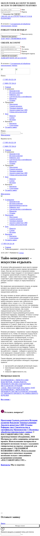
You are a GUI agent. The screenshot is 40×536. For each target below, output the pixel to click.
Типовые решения (16, 221)
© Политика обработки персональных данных (20, 431)
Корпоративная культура (18, 205)
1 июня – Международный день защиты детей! (18, 388)
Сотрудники (13, 238)
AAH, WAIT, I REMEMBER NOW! (13, 38)
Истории (12, 232)
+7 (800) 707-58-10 (9, 83)
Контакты (8, 234)
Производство (14, 201)
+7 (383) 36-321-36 (9, 79)
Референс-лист (14, 207)
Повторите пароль (28, 53)
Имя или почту (27, 34)
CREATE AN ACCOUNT (10, 16)
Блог (7, 226)
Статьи (12, 230)
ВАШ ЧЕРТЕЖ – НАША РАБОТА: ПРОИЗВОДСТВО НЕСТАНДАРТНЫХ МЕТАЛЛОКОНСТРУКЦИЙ (16, 384)
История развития (16, 203)
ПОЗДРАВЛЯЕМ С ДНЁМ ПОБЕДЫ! (15, 389)
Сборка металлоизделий (18, 225)
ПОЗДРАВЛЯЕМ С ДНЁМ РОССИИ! (14, 380)
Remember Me (8, 14)
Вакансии (13, 211)
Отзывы (12, 213)
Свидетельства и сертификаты (20, 209)
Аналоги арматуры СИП (18, 223)
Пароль (24, 12)
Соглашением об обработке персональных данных (15, 25)
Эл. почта (25, 49)
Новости (12, 228)
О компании (9, 200)
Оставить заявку (11, 240)
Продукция (9, 215)
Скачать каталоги (15, 219)
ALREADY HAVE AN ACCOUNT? (14, 58)
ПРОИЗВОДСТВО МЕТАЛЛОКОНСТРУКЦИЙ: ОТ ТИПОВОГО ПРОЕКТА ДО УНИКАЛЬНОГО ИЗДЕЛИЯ (19, 393)
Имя (23, 10)
